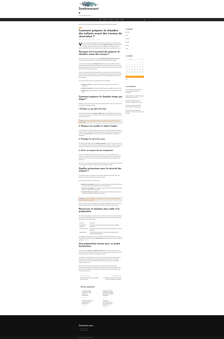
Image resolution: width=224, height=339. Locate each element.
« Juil (126, 79)
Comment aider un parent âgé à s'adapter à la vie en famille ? (89, 278)
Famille (122, 19)
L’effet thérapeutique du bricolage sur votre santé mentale (87, 302)
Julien (99, 39)
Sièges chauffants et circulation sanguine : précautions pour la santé (134, 96)
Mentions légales (84, 330)
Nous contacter (83, 328)
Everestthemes (90, 337)
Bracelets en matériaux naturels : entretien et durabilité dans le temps (133, 101)
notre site (86, 240)
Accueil (80, 24)
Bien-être (105, 19)
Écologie (111, 19)
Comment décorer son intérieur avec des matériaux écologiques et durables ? (112, 278)
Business (117, 19)
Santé (100, 19)
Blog (126, 35)
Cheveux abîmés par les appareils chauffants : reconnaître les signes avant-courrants (134, 112)
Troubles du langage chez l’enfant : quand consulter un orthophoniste (133, 106)
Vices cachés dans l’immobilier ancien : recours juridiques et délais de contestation (133, 91)
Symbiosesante (89, 10)
